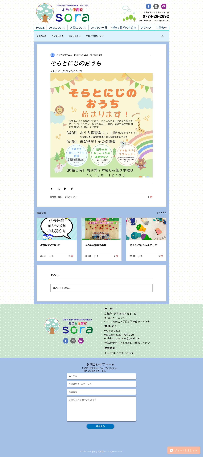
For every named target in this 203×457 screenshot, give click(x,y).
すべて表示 (161, 212)
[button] (163, 36)
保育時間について (50, 245)
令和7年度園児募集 (95, 245)
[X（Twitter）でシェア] (58, 188)
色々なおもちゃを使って (143, 245)
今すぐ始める (57, 36)
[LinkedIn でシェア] (65, 188)
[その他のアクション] (151, 55)
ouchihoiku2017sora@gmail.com (154, 20)
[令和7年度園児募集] (102, 229)
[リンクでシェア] (72, 188)
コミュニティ (75, 36)
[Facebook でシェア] (51, 188)
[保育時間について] (57, 229)
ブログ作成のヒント (94, 36)
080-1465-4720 (112, 334)
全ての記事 (41, 36)
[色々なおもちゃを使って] (146, 229)
